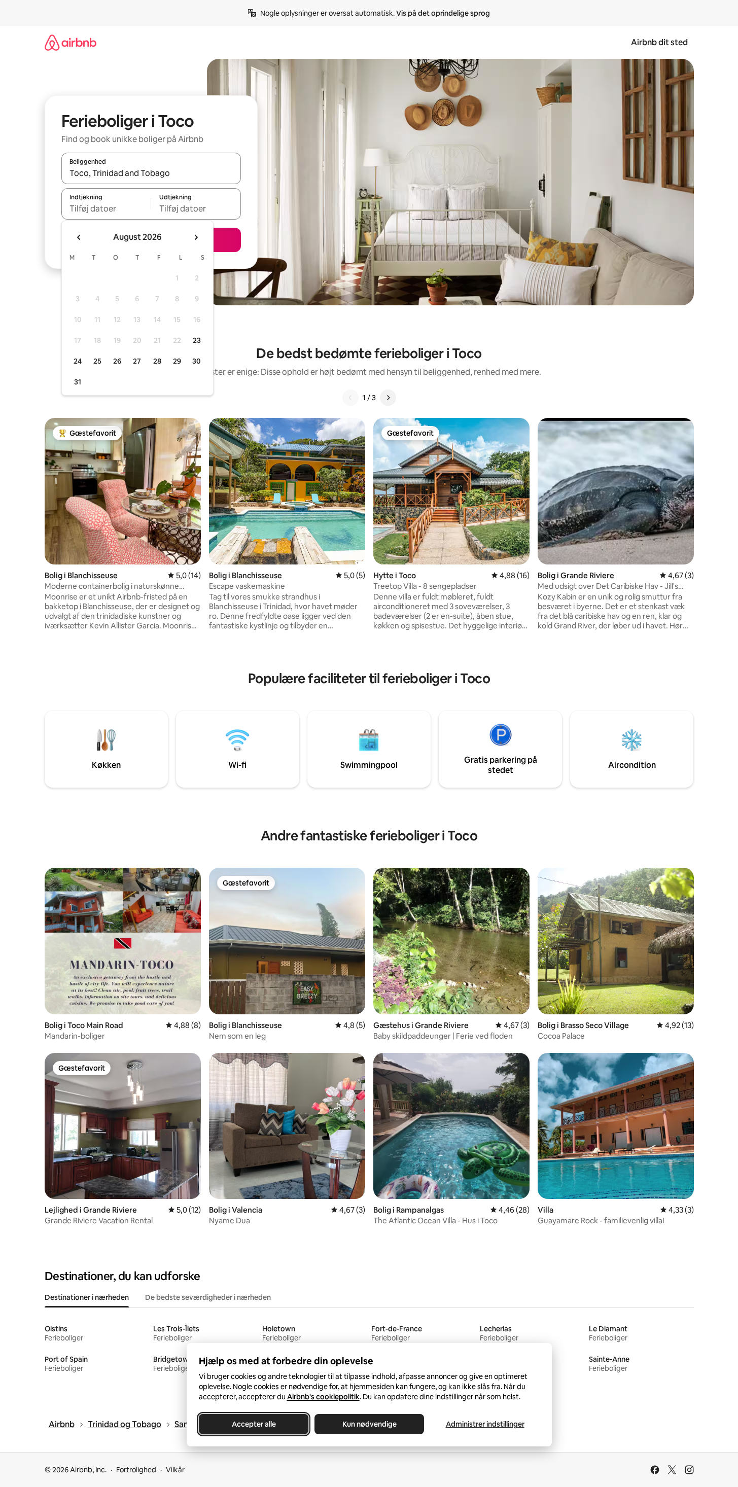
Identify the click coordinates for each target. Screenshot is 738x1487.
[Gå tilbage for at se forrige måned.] (79, 237)
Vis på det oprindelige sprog (443, 13)
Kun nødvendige (369, 1424)
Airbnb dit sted (659, 42)
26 (117, 361)
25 (97, 361)
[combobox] (151, 173)
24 (78, 361)
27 (137, 361)
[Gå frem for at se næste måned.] (196, 237)
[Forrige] (350, 398)
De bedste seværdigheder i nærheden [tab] (208, 1297)
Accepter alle (253, 1424)
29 (177, 361)
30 (196, 361)
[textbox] (106, 208)
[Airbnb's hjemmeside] (70, 42)
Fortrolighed (136, 1469)
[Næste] (388, 398)
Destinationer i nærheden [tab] (87, 1297)
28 (157, 361)
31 (77, 381)
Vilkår (175, 1469)
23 (197, 340)
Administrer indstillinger (484, 1424)
